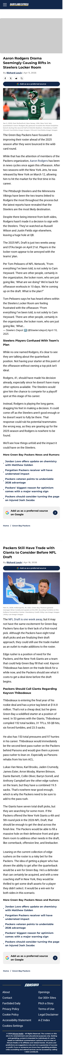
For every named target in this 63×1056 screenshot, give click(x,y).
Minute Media (17, 1034)
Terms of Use (46, 1009)
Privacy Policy (10, 1009)
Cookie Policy (10, 1014)
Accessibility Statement (16, 1020)
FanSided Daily (11, 1003)
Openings (44, 992)
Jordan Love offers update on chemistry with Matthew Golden (31, 463)
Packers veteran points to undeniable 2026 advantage (29, 481)
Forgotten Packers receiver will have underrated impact (28, 472)
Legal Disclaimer (48, 1014)
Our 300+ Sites (47, 997)
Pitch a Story (46, 1003)
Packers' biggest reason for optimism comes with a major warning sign (29, 489)
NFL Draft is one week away (25, 619)
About (6, 992)
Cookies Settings (12, 1025)
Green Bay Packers (21, 526)
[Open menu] (5, 4)
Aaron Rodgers (39, 160)
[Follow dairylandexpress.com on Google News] (55, 512)
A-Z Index (44, 1020)
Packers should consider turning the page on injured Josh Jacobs (32, 498)
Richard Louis (14, 72)
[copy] (22, 78)
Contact (7, 997)
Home (6, 526)
